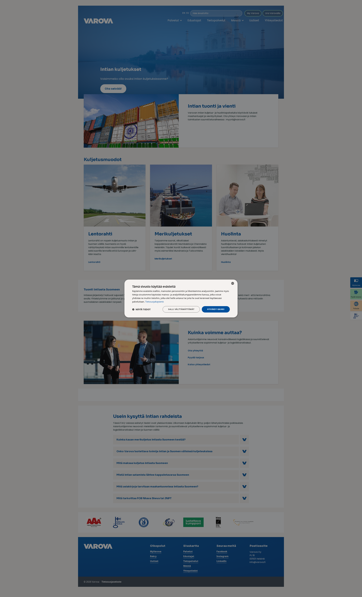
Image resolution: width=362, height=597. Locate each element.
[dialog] (181, 298)
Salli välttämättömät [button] (181, 309)
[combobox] (232, 283)
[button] (141, 309)
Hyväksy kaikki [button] (215, 309)
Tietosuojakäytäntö (154, 301)
